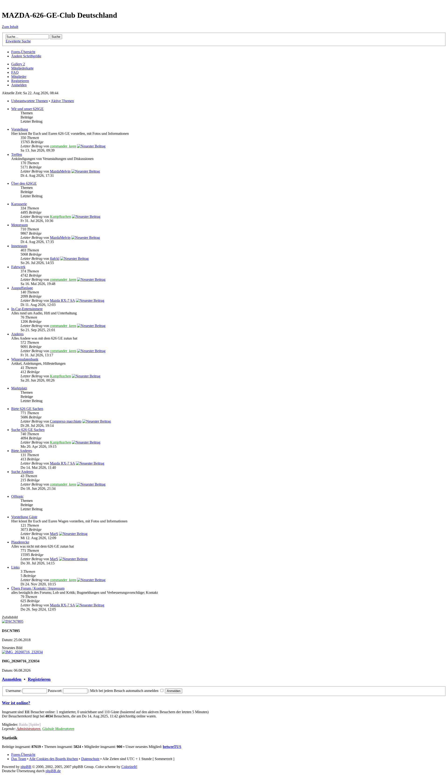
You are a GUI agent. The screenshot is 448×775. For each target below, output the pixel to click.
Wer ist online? (16, 702)
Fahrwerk (18, 267)
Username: (13, 691)
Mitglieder (18, 77)
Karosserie (19, 204)
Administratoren (28, 729)
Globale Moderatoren (58, 729)
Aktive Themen (62, 101)
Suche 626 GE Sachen (28, 430)
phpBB (26, 767)
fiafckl (54, 259)
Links (15, 567)
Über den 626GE (24, 183)
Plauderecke (20, 542)
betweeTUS (172, 747)
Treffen (16, 154)
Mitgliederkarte (22, 68)
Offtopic (17, 496)
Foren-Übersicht (23, 52)
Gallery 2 (18, 64)
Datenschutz (90, 759)
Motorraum (19, 225)
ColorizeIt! (129, 767)
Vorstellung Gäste (24, 517)
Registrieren (20, 81)
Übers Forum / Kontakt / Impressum (37, 588)
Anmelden (19, 85)
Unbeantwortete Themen (29, 101)
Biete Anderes (21, 451)
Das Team (18, 759)
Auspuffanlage (22, 288)
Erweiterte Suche (18, 41)
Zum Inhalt (10, 27)
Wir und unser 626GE (27, 109)
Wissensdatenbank (24, 359)
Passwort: (55, 691)
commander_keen (63, 146)
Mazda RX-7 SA (62, 300)
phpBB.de (53, 771)
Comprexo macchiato (65, 421)
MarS (54, 534)
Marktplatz (19, 388)
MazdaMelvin (60, 171)
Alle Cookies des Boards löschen (53, 759)
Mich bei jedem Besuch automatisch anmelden (124, 691)
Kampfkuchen (60, 217)
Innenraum (19, 246)
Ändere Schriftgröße (26, 56)
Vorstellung (19, 129)
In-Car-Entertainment (26, 309)
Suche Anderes (22, 472)
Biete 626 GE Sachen (27, 409)
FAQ (15, 72)
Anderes (17, 334)
